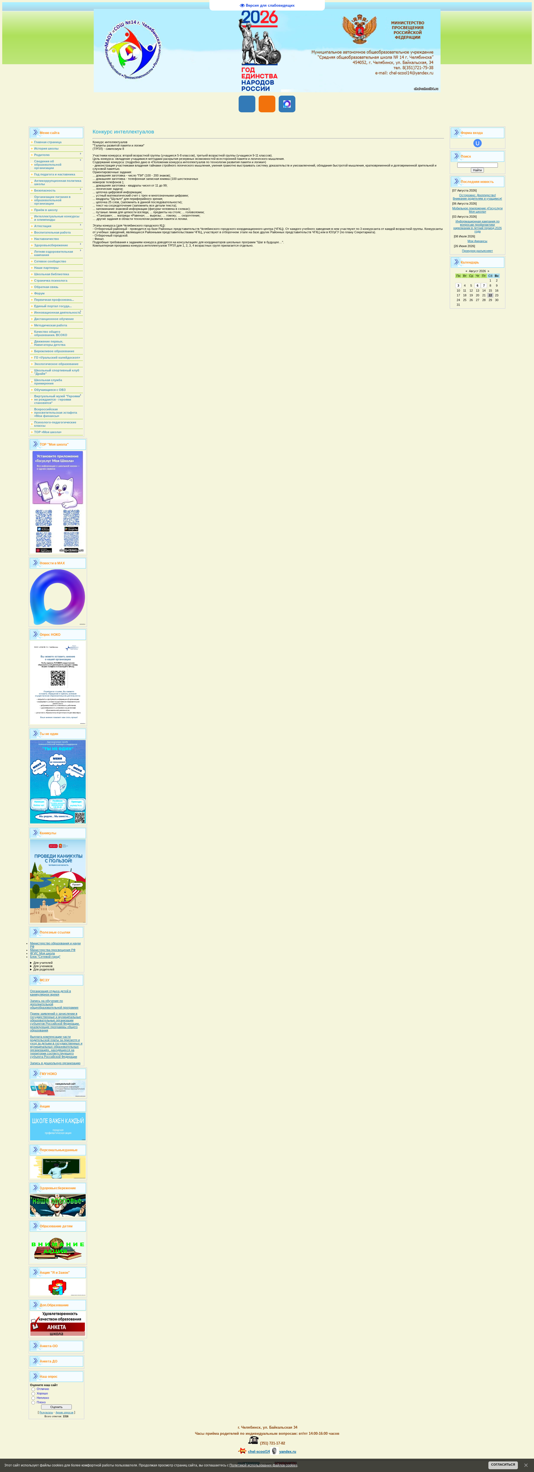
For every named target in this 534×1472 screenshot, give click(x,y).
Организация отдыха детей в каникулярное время (50, 992)
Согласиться (503, 1464)
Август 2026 (477, 271)
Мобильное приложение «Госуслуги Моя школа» (477, 210)
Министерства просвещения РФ (52, 950)
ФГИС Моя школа (42, 953)
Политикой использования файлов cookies (263, 1465)
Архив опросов (64, 1412)
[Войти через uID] (477, 143)
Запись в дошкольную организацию (55, 1063)
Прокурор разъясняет (477, 250)
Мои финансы (477, 241)
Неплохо (43, 1397)
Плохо (41, 1402)
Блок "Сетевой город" (45, 956)
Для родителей (43, 969)
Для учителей (43, 962)
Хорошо (42, 1393)
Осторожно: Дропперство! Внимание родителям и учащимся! (477, 196)
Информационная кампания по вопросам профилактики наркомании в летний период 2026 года (477, 226)
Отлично (43, 1389)
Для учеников (43, 966)
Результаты (46, 1412)
